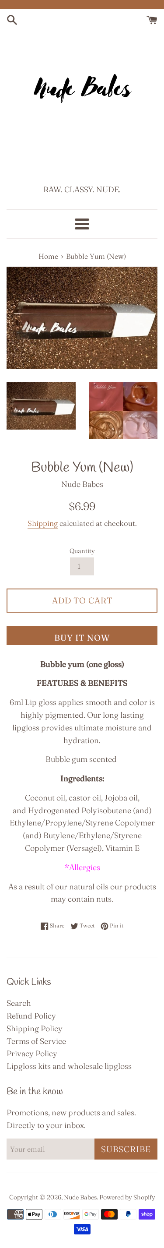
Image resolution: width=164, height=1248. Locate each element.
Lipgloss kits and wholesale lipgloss (69, 1066)
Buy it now (82, 637)
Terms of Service (36, 1041)
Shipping (43, 523)
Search (19, 1003)
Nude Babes (80, 1197)
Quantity (82, 551)
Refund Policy (31, 1016)
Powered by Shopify (127, 1197)
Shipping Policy (35, 1028)
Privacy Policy (32, 1053)
